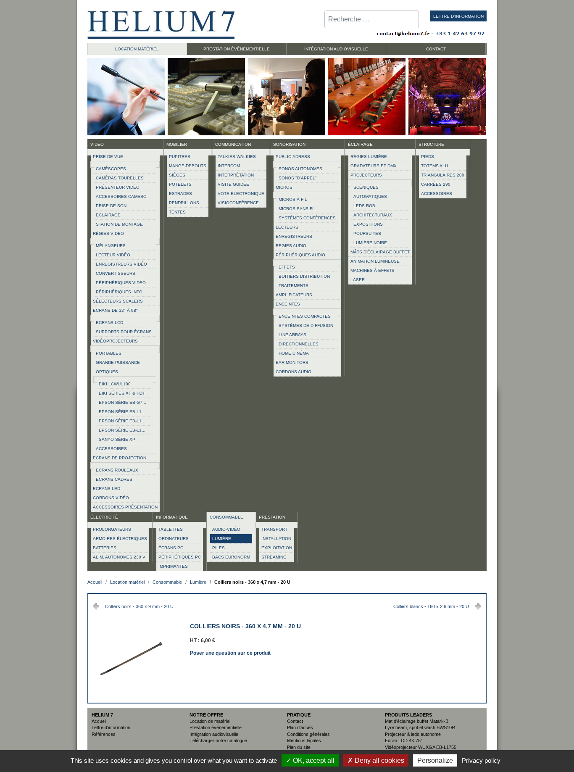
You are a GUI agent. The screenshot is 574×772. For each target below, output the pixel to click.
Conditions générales (308, 734)
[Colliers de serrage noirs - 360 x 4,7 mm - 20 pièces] (131, 695)
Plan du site (299, 747)
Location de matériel (210, 721)
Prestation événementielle (216, 727)
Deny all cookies (378, 760)
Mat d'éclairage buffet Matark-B (416, 721)
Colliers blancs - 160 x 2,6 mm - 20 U (431, 606)
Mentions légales (304, 740)
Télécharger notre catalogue (218, 740)
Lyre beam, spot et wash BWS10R (420, 727)
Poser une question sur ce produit (230, 652)
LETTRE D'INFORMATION (458, 16)
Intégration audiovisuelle (214, 734)
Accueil (99, 721)
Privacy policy (481, 760)
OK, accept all (312, 760)
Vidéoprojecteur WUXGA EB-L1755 (420, 747)
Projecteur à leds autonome (413, 734)
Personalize (435, 760)
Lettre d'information (111, 727)
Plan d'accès (300, 727)
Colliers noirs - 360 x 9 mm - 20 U (139, 606)
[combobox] (371, 19)
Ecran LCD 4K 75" (403, 740)
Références (104, 734)
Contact (295, 721)
